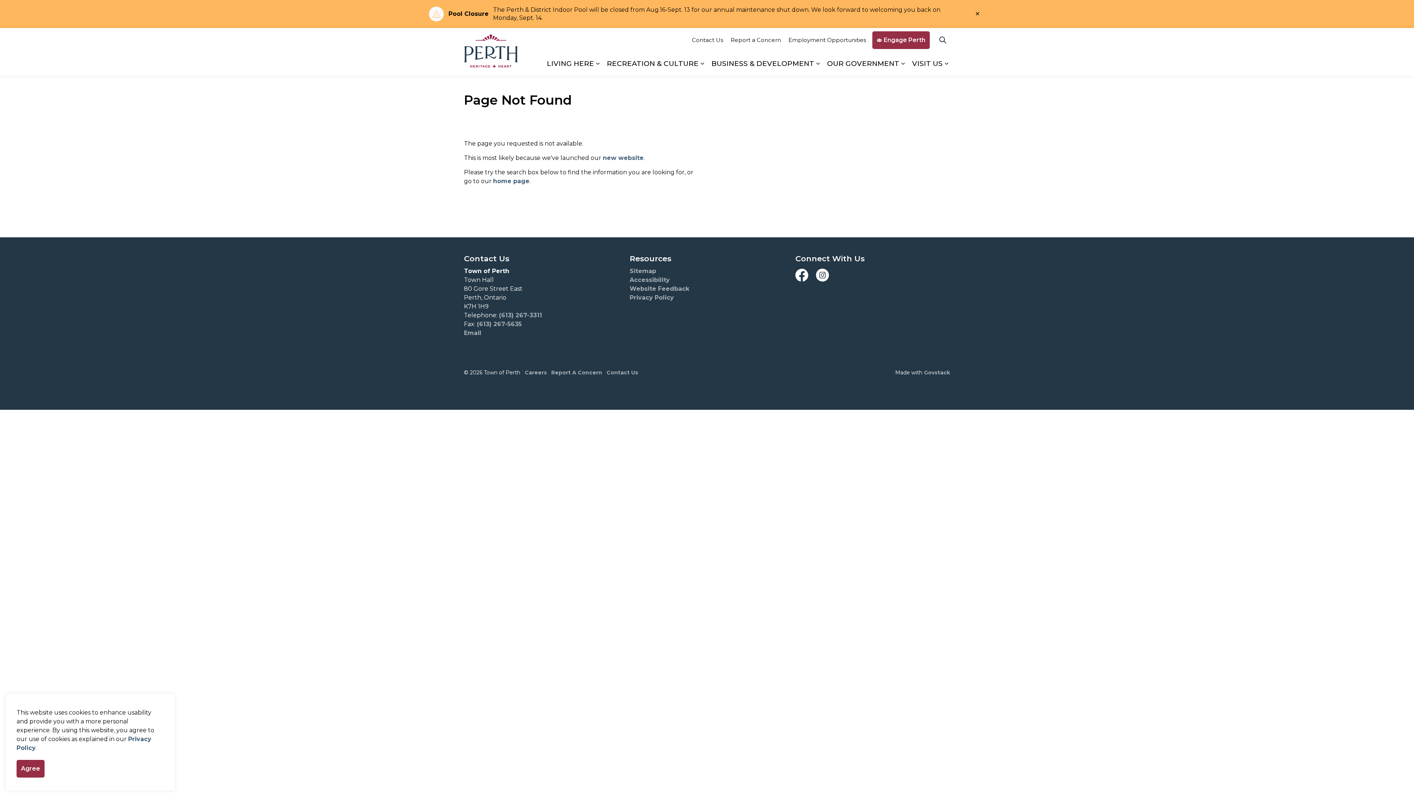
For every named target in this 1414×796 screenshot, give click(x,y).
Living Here (570, 63)
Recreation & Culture (653, 63)
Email (472, 332)
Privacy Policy (652, 297)
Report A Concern (576, 372)
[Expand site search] (942, 40)
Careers (536, 372)
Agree (30, 768)
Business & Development (762, 63)
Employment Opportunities (827, 39)
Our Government (863, 63)
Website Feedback (659, 288)
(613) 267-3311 (520, 315)
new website (623, 157)
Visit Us (927, 63)
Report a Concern (756, 39)
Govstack (937, 372)
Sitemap (643, 271)
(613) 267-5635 (499, 324)
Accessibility (650, 279)
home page (511, 181)
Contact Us (707, 39)
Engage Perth (904, 39)
